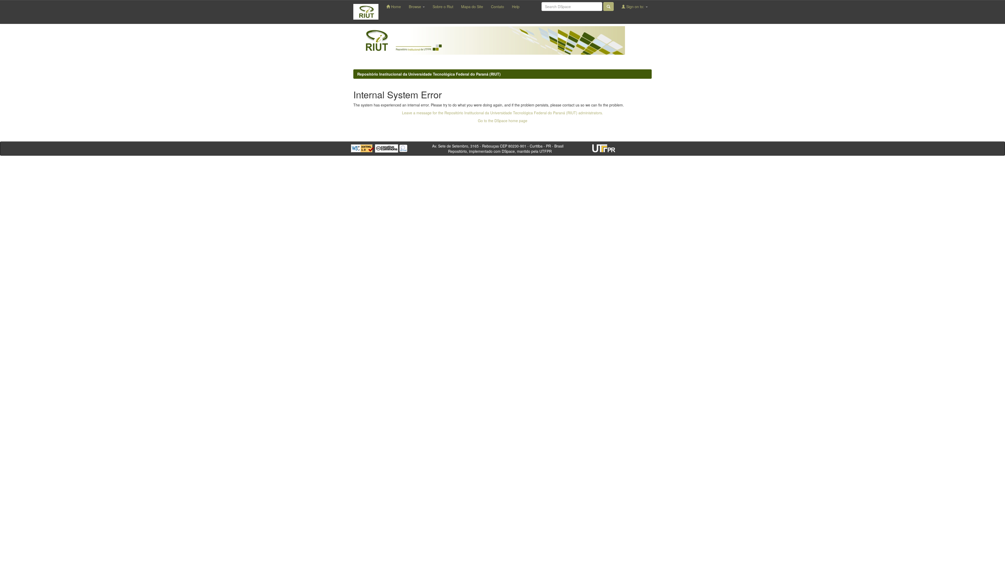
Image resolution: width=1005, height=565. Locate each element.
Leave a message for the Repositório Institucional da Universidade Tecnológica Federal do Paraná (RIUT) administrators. (502, 112)
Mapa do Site (472, 6)
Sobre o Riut (443, 6)
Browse (415, 6)
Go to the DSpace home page (502, 120)
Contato (497, 6)
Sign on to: (635, 6)
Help (516, 6)
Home (395, 6)
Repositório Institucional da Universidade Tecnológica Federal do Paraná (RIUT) (429, 74)
